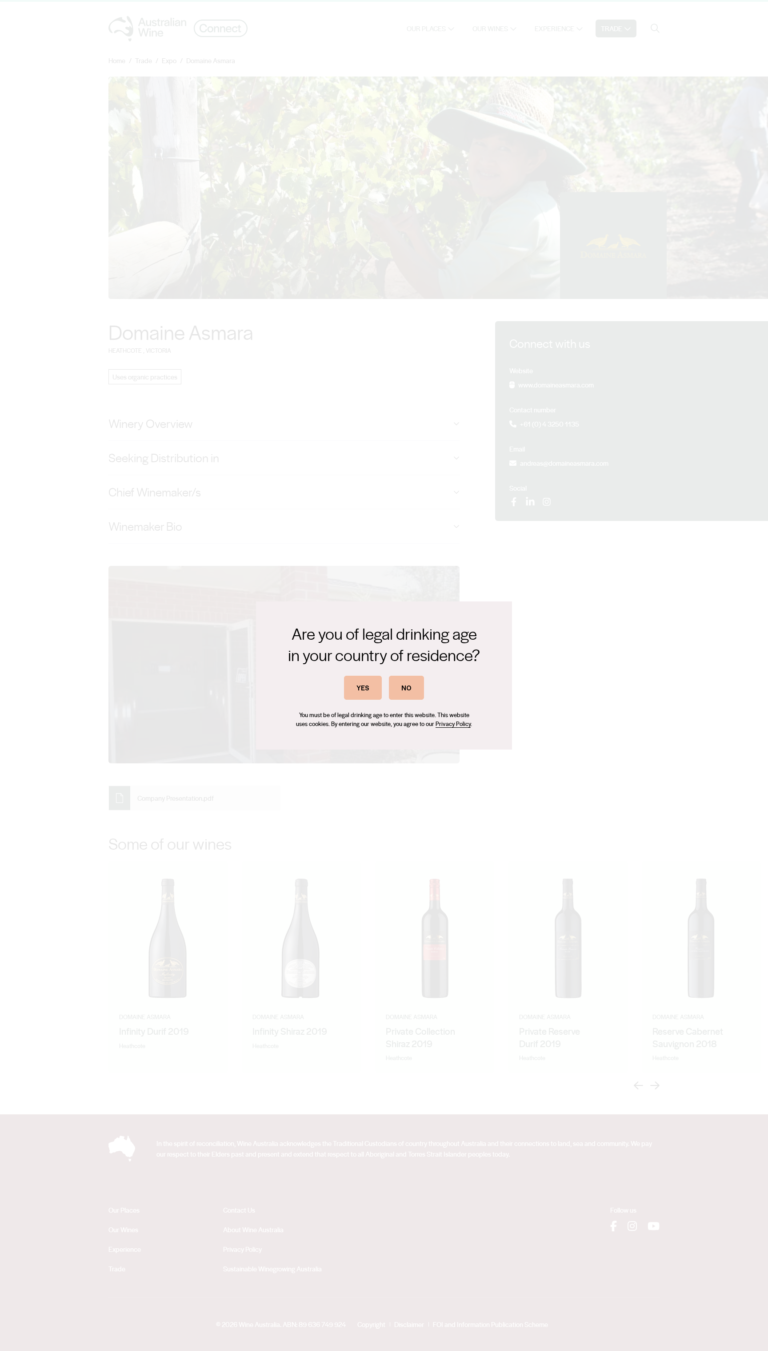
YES (362, 687)
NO (406, 687)
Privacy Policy (453, 723)
